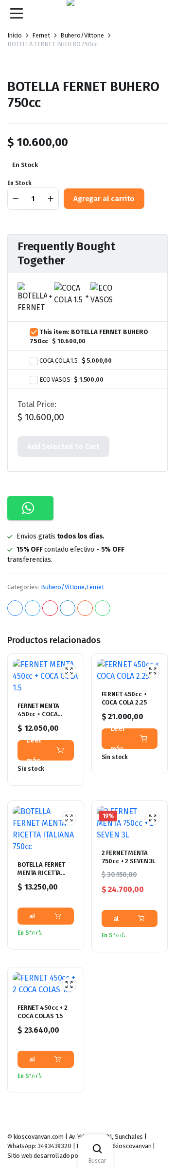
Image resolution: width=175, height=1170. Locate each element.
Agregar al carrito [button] (41, 916)
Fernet (41, 35)
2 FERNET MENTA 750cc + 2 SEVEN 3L (129, 857)
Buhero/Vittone (63, 587)
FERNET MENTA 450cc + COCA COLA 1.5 (38, 714)
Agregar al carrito (104, 198)
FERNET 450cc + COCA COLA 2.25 (124, 698)
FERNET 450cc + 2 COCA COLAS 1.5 (43, 1012)
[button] (30, 508)
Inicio (14, 35)
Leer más (33, 750)
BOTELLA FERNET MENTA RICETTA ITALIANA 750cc (41, 873)
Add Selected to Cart (63, 446)
